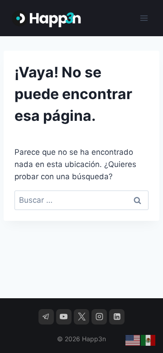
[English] (133, 339)
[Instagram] (99, 316)
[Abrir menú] (143, 18)
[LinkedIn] (117, 316)
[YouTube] (64, 316)
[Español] (148, 339)
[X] (81, 316)
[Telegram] (46, 316)
